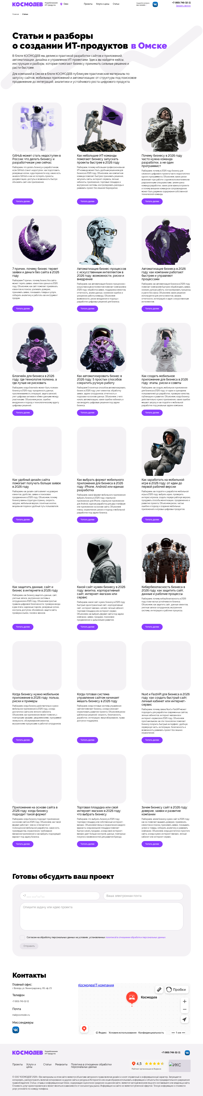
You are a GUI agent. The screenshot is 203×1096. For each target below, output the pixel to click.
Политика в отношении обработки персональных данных (91, 1065)
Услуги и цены (102, 4)
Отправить (28, 946)
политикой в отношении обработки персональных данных (135, 937)
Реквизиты (61, 1064)
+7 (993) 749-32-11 (181, 3)
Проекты (88, 4)
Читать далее (23, 201)
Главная (15, 14)
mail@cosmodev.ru (21, 1015)
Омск (66, 4)
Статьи (116, 4)
